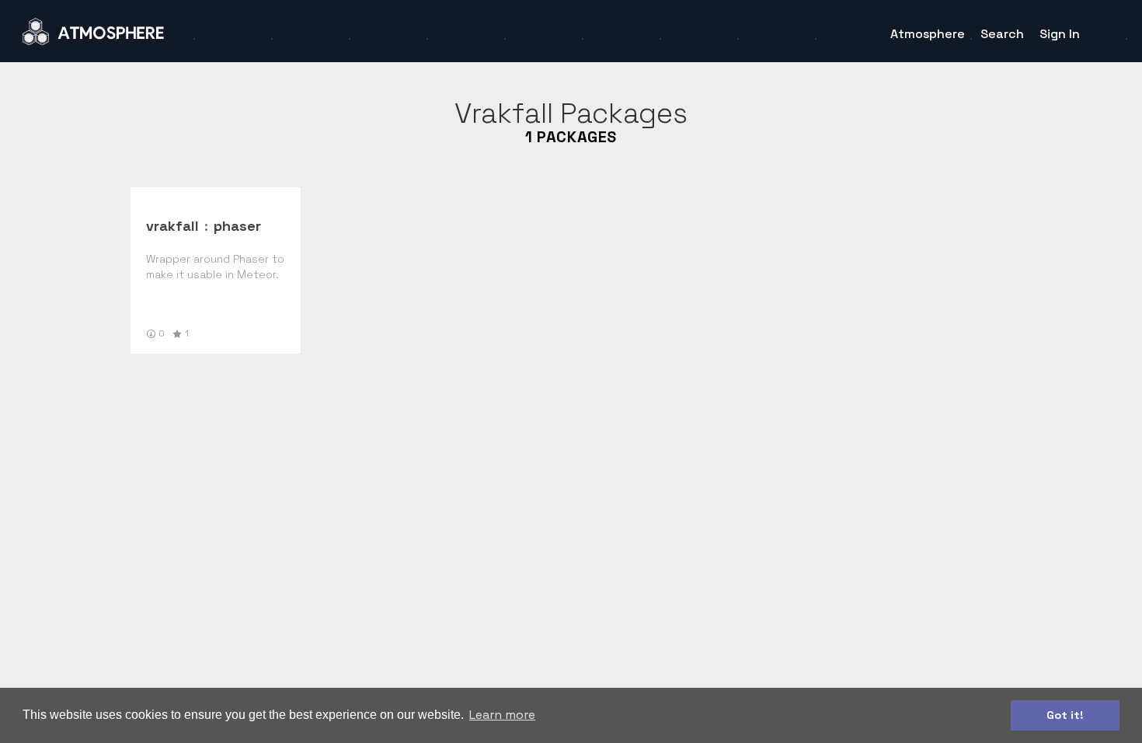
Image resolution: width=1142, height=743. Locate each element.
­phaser (237, 226)
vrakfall (172, 226)
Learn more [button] (502, 714)
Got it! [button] (1065, 715)
